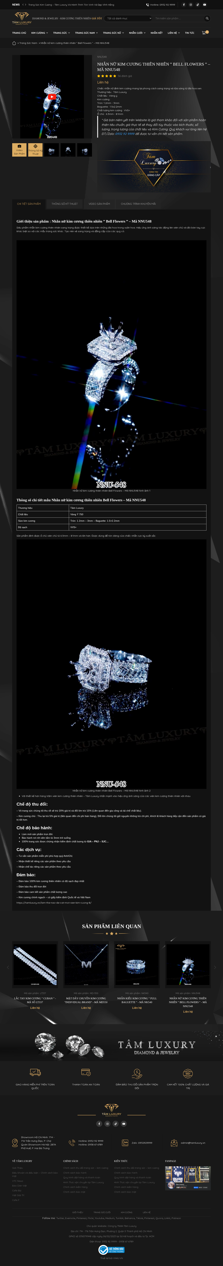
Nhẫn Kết (157, 32)
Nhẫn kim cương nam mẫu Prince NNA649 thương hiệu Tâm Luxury (188, 1002)
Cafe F (15, 1200)
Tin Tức (189, 32)
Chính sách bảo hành (75, 1172)
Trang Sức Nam (85, 32)
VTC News (17, 1181)
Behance (130, 1218)
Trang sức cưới (102, 1212)
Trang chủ (19, 32)
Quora (159, 1218)
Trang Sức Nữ (112, 32)
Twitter (60, 1218)
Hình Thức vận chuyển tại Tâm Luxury (83, 1182)
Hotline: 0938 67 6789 (91, 1144)
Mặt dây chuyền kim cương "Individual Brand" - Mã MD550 (35, 1000)
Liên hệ (172, 32)
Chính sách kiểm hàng (75, 1187)
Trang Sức (60, 32)
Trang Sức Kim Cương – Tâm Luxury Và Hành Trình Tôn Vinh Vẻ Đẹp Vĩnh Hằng (71, 4)
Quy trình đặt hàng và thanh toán (81, 1177)
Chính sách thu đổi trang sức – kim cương (85, 1167)
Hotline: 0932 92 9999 (91, 1140)
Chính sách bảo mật (74, 1191)
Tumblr (120, 1218)
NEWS (16, 4)
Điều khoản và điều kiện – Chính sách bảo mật (35, 1174)
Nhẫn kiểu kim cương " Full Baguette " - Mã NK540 (86, 1000)
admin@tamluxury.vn (193, 1142)
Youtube (99, 1218)
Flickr (91, 1218)
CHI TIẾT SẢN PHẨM (29, 203)
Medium (109, 1218)
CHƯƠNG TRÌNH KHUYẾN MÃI (138, 203)
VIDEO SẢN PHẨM (99, 203)
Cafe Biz (16, 1190)
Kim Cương (38, 32)
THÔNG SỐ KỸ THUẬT (65, 203)
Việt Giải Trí (18, 1195)
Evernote (70, 1218)
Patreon (176, 1218)
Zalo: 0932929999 (142, 1142)
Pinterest (81, 1218)
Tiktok (139, 1218)
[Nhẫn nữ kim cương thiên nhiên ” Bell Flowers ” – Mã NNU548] (51, 150)
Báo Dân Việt (19, 1185)
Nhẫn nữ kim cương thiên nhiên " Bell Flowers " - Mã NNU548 (137, 1002)
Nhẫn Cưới (136, 32)
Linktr (167, 1218)
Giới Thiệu (17, 1167)
